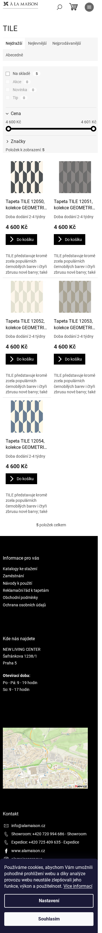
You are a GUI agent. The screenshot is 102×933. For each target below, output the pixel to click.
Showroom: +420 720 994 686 (37, 834)
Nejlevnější (37, 43)
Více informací (77, 886)
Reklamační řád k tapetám (26, 590)
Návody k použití (17, 583)
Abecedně (14, 55)
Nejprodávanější (66, 43)
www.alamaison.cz (28, 850)
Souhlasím (49, 919)
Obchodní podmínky (20, 597)
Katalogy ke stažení (20, 568)
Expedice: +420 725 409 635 (36, 842)
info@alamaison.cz (28, 825)
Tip (19, 97)
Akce (20, 81)
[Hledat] (59, 7)
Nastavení (49, 900)
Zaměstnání (13, 576)
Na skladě (25, 73)
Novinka (23, 89)
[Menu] (89, 7)
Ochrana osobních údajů (24, 605)
